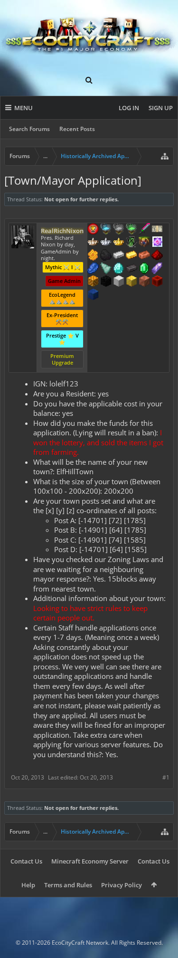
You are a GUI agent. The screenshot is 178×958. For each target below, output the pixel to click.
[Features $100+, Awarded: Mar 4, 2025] (131, 256)
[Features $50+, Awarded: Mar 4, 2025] (106, 256)
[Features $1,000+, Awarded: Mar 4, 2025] (93, 282)
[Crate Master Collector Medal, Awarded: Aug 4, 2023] (144, 229)
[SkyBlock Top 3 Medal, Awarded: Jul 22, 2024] (144, 242)
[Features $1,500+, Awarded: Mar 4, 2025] (118, 282)
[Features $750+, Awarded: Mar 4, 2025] (157, 269)
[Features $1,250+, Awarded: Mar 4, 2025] (106, 282)
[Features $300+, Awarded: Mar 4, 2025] (106, 269)
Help (28, 885)
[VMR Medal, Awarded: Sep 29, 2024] (131, 242)
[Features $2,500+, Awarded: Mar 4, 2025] (144, 282)
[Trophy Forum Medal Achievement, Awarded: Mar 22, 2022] (93, 229)
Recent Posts (77, 129)
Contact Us (26, 861)
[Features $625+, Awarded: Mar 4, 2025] (144, 269)
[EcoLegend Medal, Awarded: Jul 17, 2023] (118, 242)
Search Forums (29, 129)
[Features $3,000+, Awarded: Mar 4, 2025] (157, 282)
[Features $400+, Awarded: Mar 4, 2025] (118, 269)
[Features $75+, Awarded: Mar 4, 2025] (118, 256)
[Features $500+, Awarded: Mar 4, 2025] (131, 269)
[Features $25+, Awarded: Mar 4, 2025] (93, 256)
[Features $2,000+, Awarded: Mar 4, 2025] (131, 282)
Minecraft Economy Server (90, 861)
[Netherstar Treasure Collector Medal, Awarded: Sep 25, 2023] (118, 229)
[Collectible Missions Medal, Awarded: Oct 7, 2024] (157, 242)
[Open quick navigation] (164, 156)
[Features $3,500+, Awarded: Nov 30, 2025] (93, 295)
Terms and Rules (68, 885)
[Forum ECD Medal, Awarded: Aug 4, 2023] (157, 229)
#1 (165, 777)
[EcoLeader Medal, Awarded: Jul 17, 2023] (93, 242)
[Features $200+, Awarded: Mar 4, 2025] (157, 256)
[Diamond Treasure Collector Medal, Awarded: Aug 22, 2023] (106, 229)
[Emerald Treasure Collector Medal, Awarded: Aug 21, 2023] (131, 229)
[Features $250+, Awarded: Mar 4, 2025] (93, 269)
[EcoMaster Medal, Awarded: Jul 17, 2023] (106, 242)
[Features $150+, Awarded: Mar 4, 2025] (144, 256)
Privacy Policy (121, 885)
